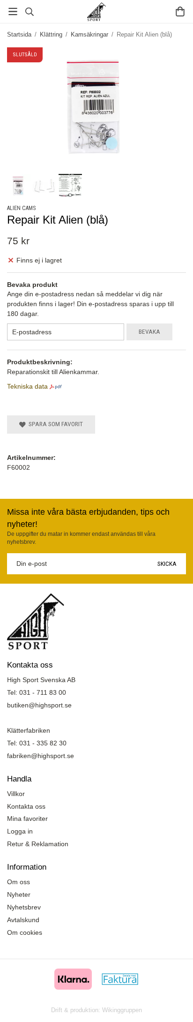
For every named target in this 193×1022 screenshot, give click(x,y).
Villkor (16, 793)
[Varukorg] (180, 11)
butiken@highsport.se (39, 705)
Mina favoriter (27, 818)
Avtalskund (23, 920)
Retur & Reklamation (37, 844)
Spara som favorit (54, 424)
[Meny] (13, 11)
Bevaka (149, 331)
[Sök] (29, 12)
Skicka (167, 563)
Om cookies (24, 932)
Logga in (20, 831)
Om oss (18, 882)
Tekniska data (27, 386)
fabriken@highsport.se (40, 755)
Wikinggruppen (122, 1010)
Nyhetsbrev (24, 907)
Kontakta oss (26, 806)
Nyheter (18, 894)
